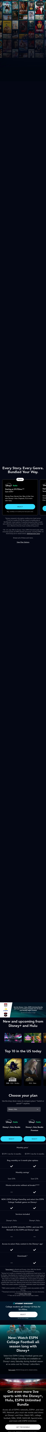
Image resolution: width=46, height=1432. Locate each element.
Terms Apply (9, 1269)
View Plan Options (23, 542)
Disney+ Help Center (25, 1294)
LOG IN (40, 4)
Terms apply (11, 1370)
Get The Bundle (23, 1427)
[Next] (42, 1038)
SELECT (20, 507)
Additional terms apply (33, 533)
